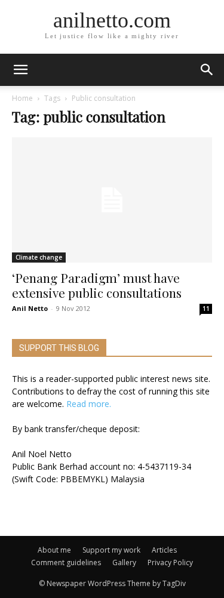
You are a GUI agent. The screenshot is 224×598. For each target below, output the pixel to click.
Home (22, 98)
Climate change (39, 257)
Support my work (111, 550)
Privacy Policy (170, 562)
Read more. (88, 403)
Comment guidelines (66, 562)
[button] (207, 70)
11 (206, 308)
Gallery (124, 562)
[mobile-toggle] (20, 70)
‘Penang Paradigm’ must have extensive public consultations (97, 285)
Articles (164, 550)
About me (54, 550)
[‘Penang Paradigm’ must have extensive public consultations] (112, 200)
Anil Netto (30, 308)
